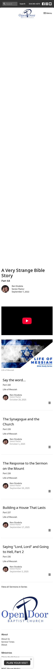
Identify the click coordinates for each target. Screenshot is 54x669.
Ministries (6, 652)
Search (22, 3)
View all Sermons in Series (14, 586)
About (4, 644)
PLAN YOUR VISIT (17, 662)
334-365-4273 (34, 3)
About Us (5, 638)
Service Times (7, 641)
